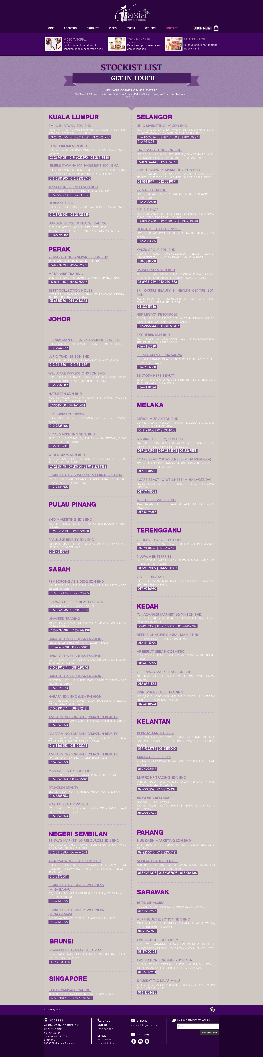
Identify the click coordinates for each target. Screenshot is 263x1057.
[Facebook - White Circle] (133, 1041)
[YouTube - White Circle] (140, 1041)
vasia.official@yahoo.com (144, 1025)
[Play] (212, 1010)
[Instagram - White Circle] (147, 1041)
